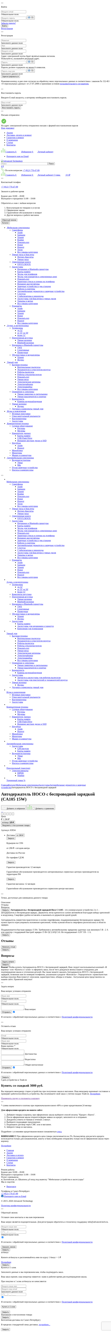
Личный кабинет (45, 152)
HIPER (20, 773)
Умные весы (23, 379)
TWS (19, 347)
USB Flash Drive (24, 438)
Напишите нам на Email (17, 156)
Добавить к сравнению (44, 809)
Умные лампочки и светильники (32, 394)
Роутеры (21, 428)
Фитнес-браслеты (25, 257)
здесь (59, 1131)
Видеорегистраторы (21, 460)
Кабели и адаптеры (26, 289)
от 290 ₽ (20, 835)
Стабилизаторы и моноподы (30, 296)
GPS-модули (23, 748)
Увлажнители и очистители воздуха (33, 369)
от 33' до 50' (22, 333)
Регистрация (7, 28)
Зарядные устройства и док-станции (34, 286)
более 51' (21, 335)
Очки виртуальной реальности (26, 416)
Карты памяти (23, 272)
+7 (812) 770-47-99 (31, 170)
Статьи (9, 142)
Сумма (62, 175)
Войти (4, 26)
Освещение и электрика (23, 392)
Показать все (23, 242)
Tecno (20, 250)
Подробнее (95, 1094)
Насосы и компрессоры (22, 470)
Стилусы (21, 294)
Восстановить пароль (11, 108)
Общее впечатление (34, 1065)
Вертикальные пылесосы (28, 367)
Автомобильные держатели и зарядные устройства (40, 291)
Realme (20, 240)
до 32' (20, 330)
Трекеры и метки (25, 301)
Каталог (5, 223)
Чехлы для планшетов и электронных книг (37, 276)
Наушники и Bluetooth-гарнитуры (33, 269)
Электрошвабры (24, 387)
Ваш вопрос (30, 1009)
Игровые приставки (21, 414)
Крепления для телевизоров (30, 628)
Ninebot (20, 775)
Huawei (20, 247)
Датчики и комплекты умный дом (27, 409)
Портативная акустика (22, 338)
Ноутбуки (16, 443)
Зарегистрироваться (10, 76)
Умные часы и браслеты (23, 254)
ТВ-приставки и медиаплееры (26, 355)
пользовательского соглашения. (74, 84)
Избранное (27, 152)
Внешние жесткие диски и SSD (32, 440)
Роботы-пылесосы (25, 372)
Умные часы (23, 259)
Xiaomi (20, 237)
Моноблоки (17, 450)
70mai (20, 463)
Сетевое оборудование (22, 426)
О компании (12, 140)
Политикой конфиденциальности (77, 1017)
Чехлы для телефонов (27, 274)
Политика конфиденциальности (16, 1205)
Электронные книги (21, 262)
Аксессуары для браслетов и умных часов (36, 298)
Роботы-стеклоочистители (29, 374)
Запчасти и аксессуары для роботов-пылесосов (39, 677)
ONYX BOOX (24, 264)
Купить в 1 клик (8, 1307)
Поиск (51, 164)
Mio (19, 465)
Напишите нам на (15, 1196)
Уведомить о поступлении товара (16, 825)
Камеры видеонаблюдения (29, 401)
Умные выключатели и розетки (31, 396)
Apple (20, 232)
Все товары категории (27, 252)
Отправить (6, 1012)
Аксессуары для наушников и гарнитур (35, 626)
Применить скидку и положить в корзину (20, 1098)
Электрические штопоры (28, 382)
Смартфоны (17, 230)
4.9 (2, 166)
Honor (20, 245)
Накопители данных (21, 433)
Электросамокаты (20, 770)
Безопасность (18, 399)
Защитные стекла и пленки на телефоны (36, 281)
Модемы (21, 431)
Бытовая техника (20, 365)
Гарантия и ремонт (15, 137)
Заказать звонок (8, 1247)
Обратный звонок (9, 220)
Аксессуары (17, 267)
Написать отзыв (8, 947)
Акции (9, 133)
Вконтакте (11, 1186)
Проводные (22, 352)
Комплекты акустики (22, 594)
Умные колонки (24, 340)
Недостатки (30, 1059)
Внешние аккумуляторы (28, 284)
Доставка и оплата (15, 1155)
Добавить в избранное (15, 809)
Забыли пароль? (8, 23)
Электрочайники (25, 384)
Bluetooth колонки (25, 343)
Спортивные (23, 350)
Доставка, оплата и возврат (19, 135)
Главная (10, 1150)
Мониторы (17, 453)
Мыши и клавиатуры (21, 455)
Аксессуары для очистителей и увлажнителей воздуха (42, 680)
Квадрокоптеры (19, 418)
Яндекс (20, 360)
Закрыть (11, 838)
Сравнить (11, 152)
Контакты (11, 145)
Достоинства (31, 1054)
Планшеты (17, 306)
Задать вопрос (8, 962)
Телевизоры (17, 328)
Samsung (21, 235)
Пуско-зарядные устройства (25, 467)
